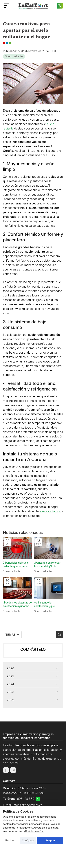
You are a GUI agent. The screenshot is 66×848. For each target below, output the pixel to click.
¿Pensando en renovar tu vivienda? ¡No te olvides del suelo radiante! (47, 564)
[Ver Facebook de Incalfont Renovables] (6, 770)
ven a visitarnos (50, 511)
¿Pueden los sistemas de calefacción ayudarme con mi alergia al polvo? (17, 604)
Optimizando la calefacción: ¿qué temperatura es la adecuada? (44, 604)
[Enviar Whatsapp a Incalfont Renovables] (38, 799)
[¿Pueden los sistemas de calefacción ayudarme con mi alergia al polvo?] (17, 588)
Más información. (34, 831)
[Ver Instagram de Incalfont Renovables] (13, 770)
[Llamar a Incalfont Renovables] (60, 6)
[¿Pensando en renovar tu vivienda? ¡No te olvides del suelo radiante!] (48, 548)
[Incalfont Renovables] (33, 6)
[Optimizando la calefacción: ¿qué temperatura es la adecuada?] (48, 588)
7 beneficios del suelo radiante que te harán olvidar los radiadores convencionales (16, 564)
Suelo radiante (14, 56)
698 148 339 (25, 799)
